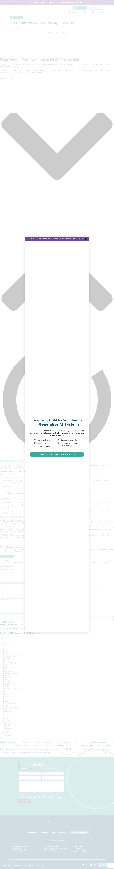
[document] (57, 434)
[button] (86, 239)
